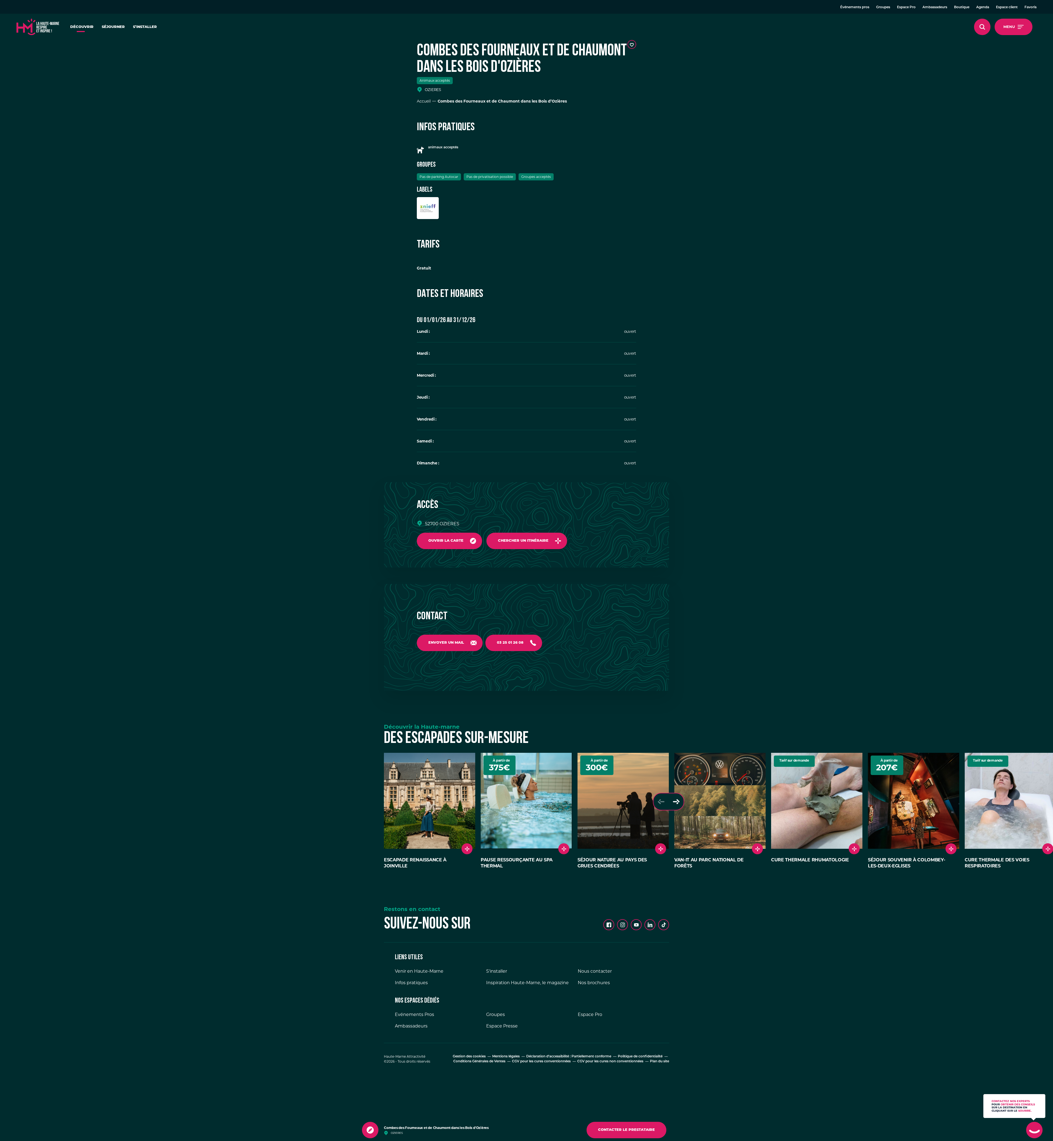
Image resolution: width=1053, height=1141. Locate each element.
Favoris (1030, 7)
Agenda (982, 7)
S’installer (145, 27)
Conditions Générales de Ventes (479, 1061)
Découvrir (82, 27)
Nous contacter (595, 971)
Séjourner (113, 27)
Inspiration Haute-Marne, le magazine (527, 982)
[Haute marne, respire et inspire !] (37, 27)
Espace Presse (502, 1026)
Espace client (1007, 7)
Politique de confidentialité (640, 1056)
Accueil (424, 101)
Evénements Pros (414, 1014)
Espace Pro (906, 7)
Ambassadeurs (934, 7)
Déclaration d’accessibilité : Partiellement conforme (568, 1056)
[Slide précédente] (661, 801)
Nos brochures (594, 982)
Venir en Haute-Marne (419, 971)
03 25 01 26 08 (510, 643)
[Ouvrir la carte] (370, 1130)
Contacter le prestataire (626, 1130)
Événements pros (854, 7)
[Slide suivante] (676, 801)
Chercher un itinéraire (523, 541)
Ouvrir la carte (445, 541)
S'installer (496, 971)
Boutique (961, 7)
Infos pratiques (411, 982)
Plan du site (659, 1061)
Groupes (883, 7)
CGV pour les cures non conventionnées (610, 1061)
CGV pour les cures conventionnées (541, 1061)
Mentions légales (506, 1056)
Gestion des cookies (469, 1056)
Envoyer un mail (446, 643)
